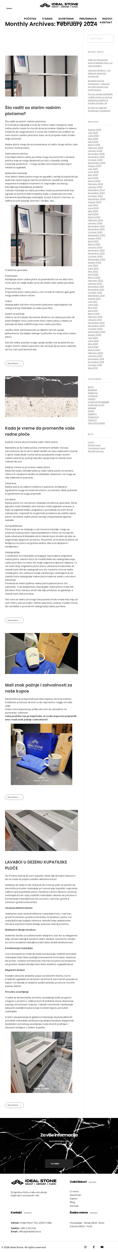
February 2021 (95, 316)
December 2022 (96, 250)
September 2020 (96, 331)
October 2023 (95, 232)
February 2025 (95, 184)
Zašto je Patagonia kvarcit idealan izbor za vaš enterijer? (100, 62)
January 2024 (95, 223)
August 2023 (94, 238)
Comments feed (96, 448)
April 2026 (93, 141)
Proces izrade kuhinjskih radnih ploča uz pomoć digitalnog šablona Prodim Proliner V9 (100, 99)
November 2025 (96, 156)
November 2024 (96, 193)
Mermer (92, 408)
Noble (91, 411)
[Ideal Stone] (59, 5)
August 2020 (94, 334)
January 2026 (95, 150)
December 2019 (96, 359)
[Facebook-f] (93, 1247)
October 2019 (95, 365)
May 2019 (92, 368)
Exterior (92, 396)
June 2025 (93, 172)
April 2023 (93, 241)
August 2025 (94, 166)
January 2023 (95, 247)
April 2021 (93, 310)
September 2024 (96, 199)
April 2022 (93, 274)
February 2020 (95, 353)
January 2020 (95, 356)
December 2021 (96, 286)
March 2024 (94, 217)
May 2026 (93, 138)
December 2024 (96, 190)
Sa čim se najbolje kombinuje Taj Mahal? (99, 109)
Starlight (93, 417)
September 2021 (96, 295)
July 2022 (93, 265)
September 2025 (96, 162)
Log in (91, 442)
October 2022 (95, 256)
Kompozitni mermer (98, 402)
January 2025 (95, 187)
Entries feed (94, 445)
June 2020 (93, 341)
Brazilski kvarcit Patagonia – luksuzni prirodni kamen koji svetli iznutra (99, 85)
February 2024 (95, 220)
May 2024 (93, 211)
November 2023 (96, 229)
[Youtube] (102, 1247)
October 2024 (95, 196)
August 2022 (94, 262)
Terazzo (92, 420)
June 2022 (93, 268)
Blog (91, 387)
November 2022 (96, 253)
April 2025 (93, 178)
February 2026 (95, 147)
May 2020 (93, 344)
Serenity (92, 414)
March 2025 (94, 181)
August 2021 (94, 298)
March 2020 (94, 350)
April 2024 (93, 214)
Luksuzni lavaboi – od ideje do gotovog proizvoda (99, 73)
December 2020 (96, 322)
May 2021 (92, 307)
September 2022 (96, 259)
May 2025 (93, 175)
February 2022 (95, 280)
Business (92, 390)
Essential (93, 393)
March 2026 (94, 144)
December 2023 (96, 226)
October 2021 (95, 292)
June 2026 (93, 135)
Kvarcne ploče (96, 405)
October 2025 (95, 159)
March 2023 (94, 244)
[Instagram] (85, 1247)
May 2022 (93, 271)
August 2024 (94, 202)
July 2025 (93, 169)
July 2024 (93, 205)
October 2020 (95, 328)
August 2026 (94, 129)
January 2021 (95, 319)
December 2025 (96, 153)
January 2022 (95, 283)
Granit (92, 399)
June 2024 (93, 208)
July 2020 (93, 337)
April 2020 (93, 347)
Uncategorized (96, 423)
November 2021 (96, 289)
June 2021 (93, 304)
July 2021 (92, 301)
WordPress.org (95, 451)
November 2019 (96, 362)
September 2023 (96, 235)
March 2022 (94, 277)
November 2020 (96, 325)
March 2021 (94, 313)
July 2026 (93, 132)
